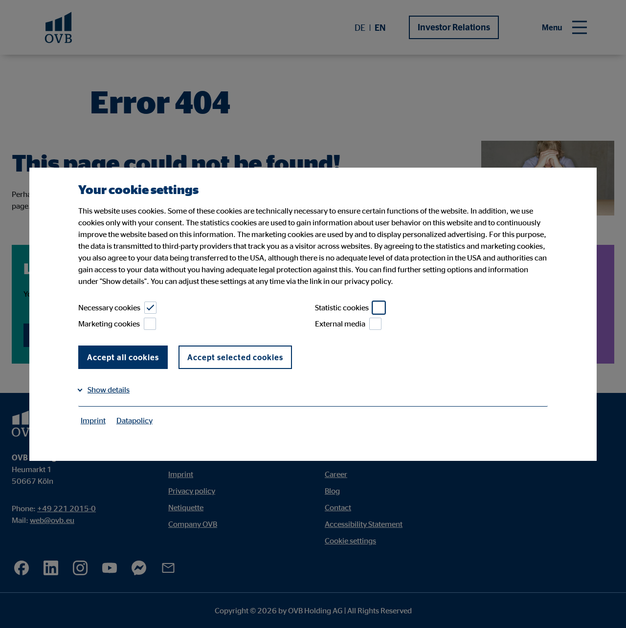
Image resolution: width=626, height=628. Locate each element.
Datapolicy (134, 420)
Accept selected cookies (235, 357)
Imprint (93, 420)
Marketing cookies (109, 323)
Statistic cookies (342, 307)
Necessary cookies (109, 307)
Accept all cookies (123, 357)
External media (340, 323)
